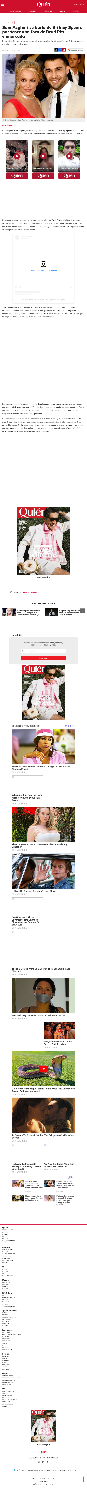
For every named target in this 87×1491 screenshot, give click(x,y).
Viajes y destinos (8, 1254)
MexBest (6, 1247)
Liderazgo (6, 1284)
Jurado (5, 1262)
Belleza (76, 11)
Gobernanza (7, 1395)
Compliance (43, 1481)
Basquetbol (7, 1319)
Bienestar (6, 1258)
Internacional (7, 1339)
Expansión (7, 1330)
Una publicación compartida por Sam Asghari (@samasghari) (43, 300)
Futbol (5, 1313)
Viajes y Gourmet (8, 1241)
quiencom (45, 1461)
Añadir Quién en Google (76, 50)
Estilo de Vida (7, 1260)
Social (4, 1393)
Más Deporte (7, 1321)
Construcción (7, 1376)
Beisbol (5, 1315)
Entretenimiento (8, 1297)
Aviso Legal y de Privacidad (43, 1479)
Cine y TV (5, 1302)
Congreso (6, 1360)
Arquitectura (7, 1382)
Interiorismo (7, 1384)
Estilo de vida (7, 1275)
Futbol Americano (9, 1317)
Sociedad (5, 1369)
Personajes (6, 1256)
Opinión (5, 1286)
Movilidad (6, 1397)
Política (5, 1354)
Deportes (6, 1299)
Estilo (4, 1295)
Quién (5, 1227)
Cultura (5, 1243)
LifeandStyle (7, 1349)
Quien (39, 1462)
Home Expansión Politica (11, 1334)
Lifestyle (5, 1323)
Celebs (4, 1273)
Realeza (32, 11)
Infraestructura (8, 1380)
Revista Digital (79, 4)
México (4, 1358)
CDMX (4, 1363)
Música (5, 1304)
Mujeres (6, 1280)
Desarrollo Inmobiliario (11, 1378)
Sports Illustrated (10, 1310)
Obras (4, 1343)
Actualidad (6, 1282)
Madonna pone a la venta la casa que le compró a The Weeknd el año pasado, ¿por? (29, 613)
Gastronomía (7, 1249)
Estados (5, 1365)
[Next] (82, 610)
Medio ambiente (8, 1391)
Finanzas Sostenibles (10, 1400)
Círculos (48, 11)
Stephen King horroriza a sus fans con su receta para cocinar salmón (71, 613)
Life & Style (7, 1293)
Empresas (6, 1332)
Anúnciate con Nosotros (43, 1484)
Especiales (6, 1289)
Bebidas (5, 1252)
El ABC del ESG (7, 1404)
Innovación (6, 1402)
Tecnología (6, 1341)
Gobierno (6, 1356)
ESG (4, 1389)
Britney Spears (30, 592)
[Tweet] (56, 50)
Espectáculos (15, 11)
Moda (62, 11)
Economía (6, 1336)
